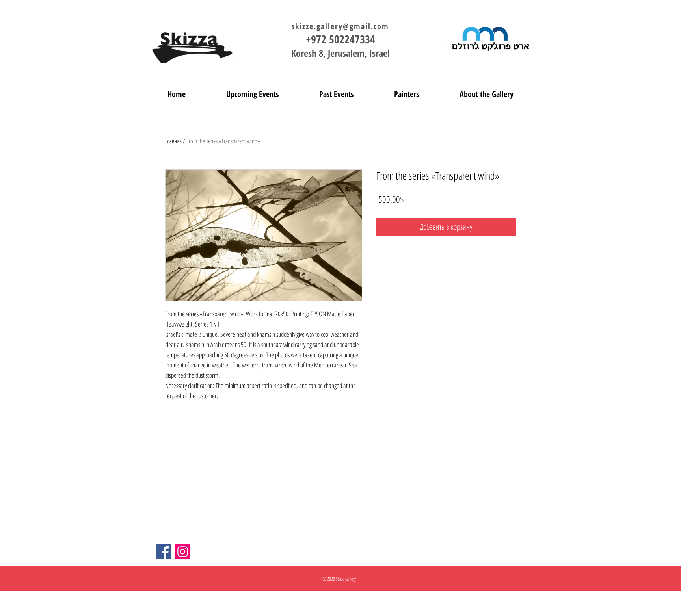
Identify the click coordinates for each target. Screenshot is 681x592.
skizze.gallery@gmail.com (340, 26)
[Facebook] (163, 551)
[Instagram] (182, 551)
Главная (173, 141)
